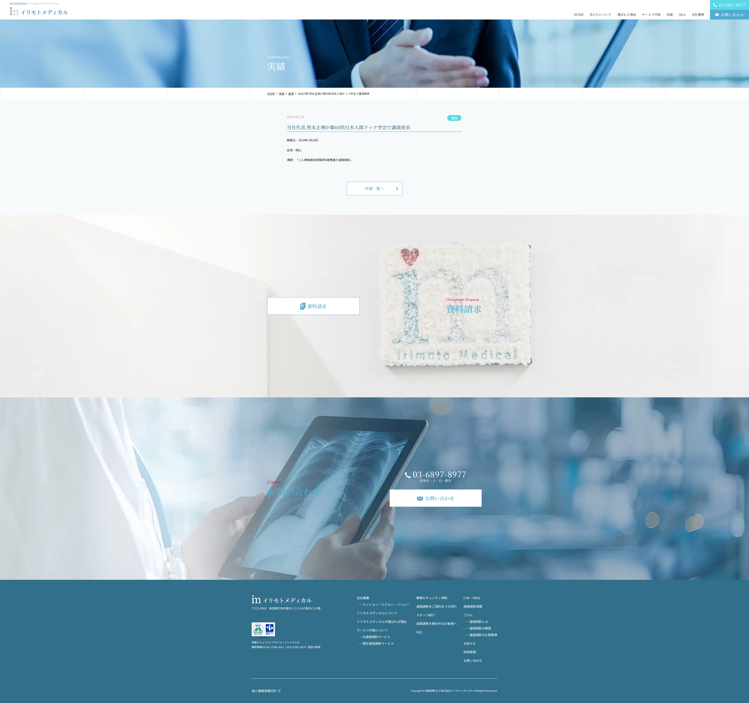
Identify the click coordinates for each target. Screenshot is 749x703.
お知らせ (469, 643)
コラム (468, 615)
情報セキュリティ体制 (431, 597)
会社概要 (698, 14)
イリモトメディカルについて (377, 613)
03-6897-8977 (439, 474)
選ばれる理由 (626, 14)
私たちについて (600, 14)
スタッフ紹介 (425, 615)
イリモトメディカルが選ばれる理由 (381, 621)
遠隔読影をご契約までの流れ (436, 606)
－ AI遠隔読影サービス (374, 636)
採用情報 (469, 652)
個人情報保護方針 (264, 690)
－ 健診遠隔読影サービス (376, 643)
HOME (579, 14)
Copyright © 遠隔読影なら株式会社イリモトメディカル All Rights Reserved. (454, 690)
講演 (454, 118)
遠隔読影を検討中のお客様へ (436, 623)
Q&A (682, 14)
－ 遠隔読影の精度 (478, 628)
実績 (669, 14)
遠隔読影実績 (472, 606)
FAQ (419, 632)
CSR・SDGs (471, 597)
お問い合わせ (472, 660)
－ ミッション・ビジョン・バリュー (384, 604)
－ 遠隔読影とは (476, 621)
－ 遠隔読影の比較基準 (481, 634)
